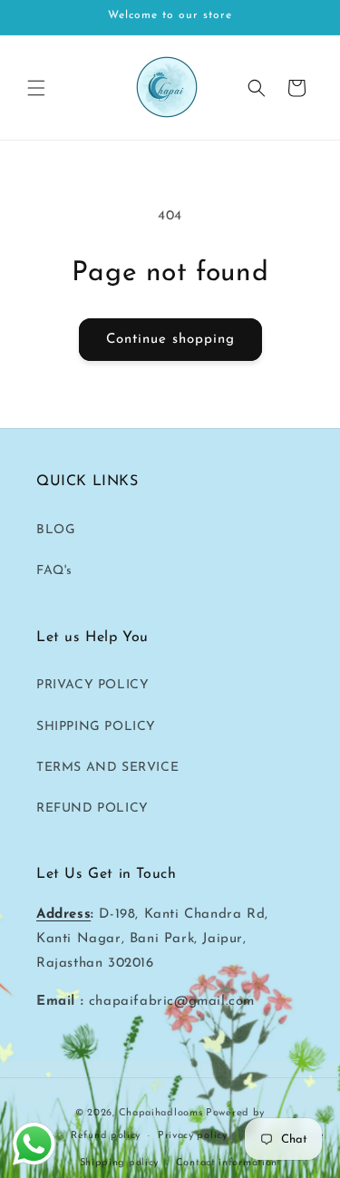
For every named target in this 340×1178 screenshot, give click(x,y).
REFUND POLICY (92, 808)
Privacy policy (193, 1136)
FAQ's (54, 571)
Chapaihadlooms (161, 1113)
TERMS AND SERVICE (107, 767)
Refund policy (106, 1136)
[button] (36, 88)
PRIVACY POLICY (92, 685)
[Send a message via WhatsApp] (34, 1144)
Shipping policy (120, 1163)
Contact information (226, 1163)
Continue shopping (170, 339)
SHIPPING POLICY (96, 727)
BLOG (55, 530)
